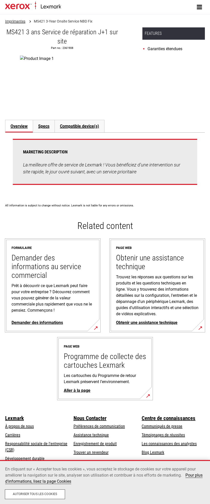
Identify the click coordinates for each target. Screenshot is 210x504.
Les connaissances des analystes (169, 443)
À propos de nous (19, 426)
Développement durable (25, 458)
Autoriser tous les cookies (35, 494)
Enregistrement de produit (95, 443)
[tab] (19, 126)
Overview (19, 126)
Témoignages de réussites (163, 435)
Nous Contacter (90, 418)
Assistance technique (91, 435)
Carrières (12, 435)
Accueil (66, 7)
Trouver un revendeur (91, 452)
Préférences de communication (99, 426)
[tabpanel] (105, 165)
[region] (105, 482)
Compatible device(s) (79, 126)
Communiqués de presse (162, 426)
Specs (43, 126)
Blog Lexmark (153, 452)
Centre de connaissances (168, 418)
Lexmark (14, 418)
